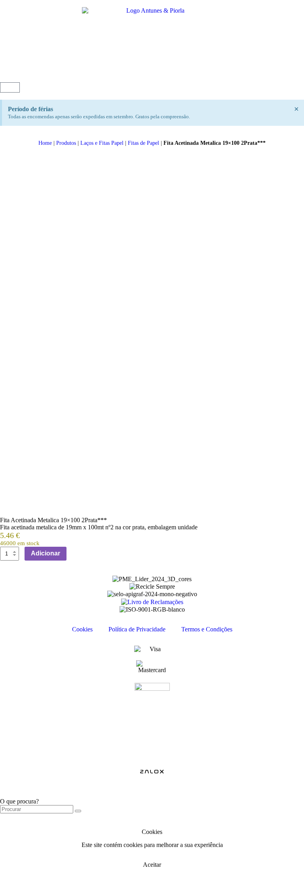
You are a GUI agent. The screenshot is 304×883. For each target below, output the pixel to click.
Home (45, 143)
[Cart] (10, 87)
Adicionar (45, 553)
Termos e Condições (206, 629)
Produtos (66, 143)
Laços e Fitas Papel (102, 143)
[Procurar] (78, 811)
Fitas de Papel (143, 143)
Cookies (82, 629)
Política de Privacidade (136, 629)
